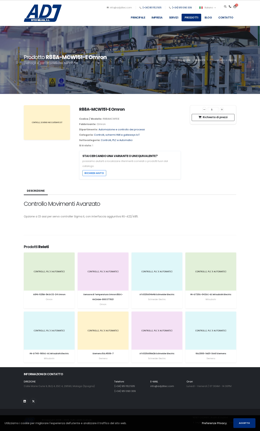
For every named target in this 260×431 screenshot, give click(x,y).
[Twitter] (33, 401)
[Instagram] (25, 401)
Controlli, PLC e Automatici (116, 140)
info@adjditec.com (120, 7)
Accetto (244, 423)
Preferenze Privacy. (214, 423)
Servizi (173, 17)
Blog (208, 17)
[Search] (225, 6)
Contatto (225, 17)
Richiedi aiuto (94, 173)
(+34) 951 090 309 (182, 7)
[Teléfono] (230, 6)
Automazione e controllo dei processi (122, 129)
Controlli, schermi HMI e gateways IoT (117, 134)
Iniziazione (184, 60)
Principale (138, 17)
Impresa (157, 17)
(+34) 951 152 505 (152, 7)
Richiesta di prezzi (215, 117)
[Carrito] (235, 6)
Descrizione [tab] (36, 191)
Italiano (209, 7)
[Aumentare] (222, 109)
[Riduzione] (204, 109)
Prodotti (191, 17)
